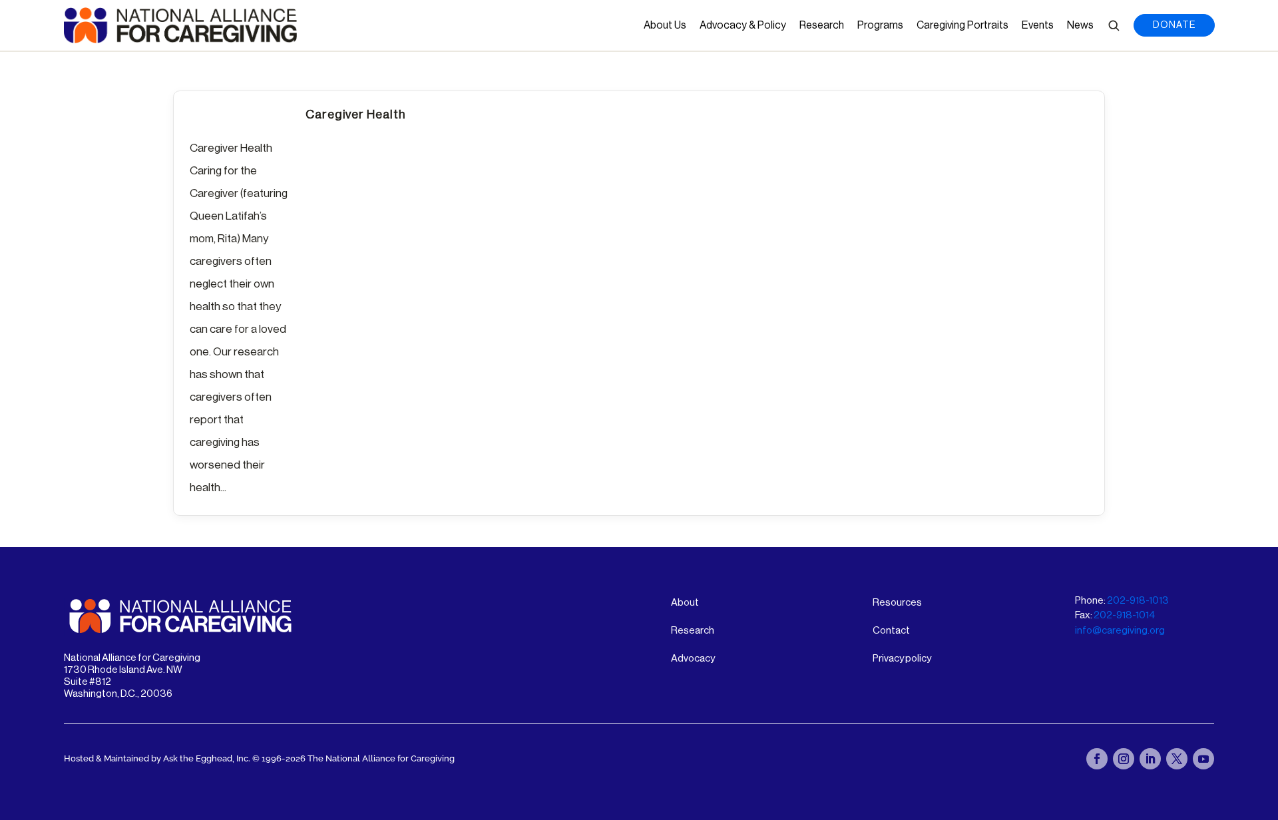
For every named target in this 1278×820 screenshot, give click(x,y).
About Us (665, 25)
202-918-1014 (1124, 615)
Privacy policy (902, 659)
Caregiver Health (355, 114)
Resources (897, 603)
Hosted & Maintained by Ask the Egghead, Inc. (158, 758)
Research (821, 25)
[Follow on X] (1176, 758)
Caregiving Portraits (962, 25)
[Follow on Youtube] (1203, 758)
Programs (880, 25)
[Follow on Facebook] (1097, 758)
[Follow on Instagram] (1123, 758)
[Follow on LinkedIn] (1150, 758)
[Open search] (1114, 25)
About (685, 603)
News (1080, 25)
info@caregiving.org (1120, 631)
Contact (891, 631)
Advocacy (693, 659)
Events (1038, 25)
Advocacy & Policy (743, 25)
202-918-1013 (1138, 601)
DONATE (1174, 25)
